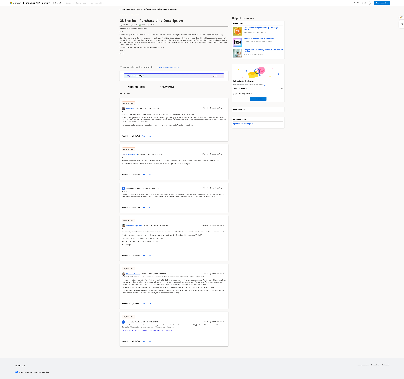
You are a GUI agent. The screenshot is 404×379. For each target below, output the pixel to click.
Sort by (122, 93)
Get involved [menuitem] (57, 3)
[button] (357, 3)
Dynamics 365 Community (38, 3)
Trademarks (385, 365)
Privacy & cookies (363, 365)
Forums (138, 9)
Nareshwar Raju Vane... (134, 226)
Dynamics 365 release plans (243, 124)
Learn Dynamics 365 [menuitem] (96, 3)
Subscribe (258, 99)
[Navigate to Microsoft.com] (15, 3)
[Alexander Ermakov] (123, 274)
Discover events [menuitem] (81, 3)
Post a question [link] (382, 3)
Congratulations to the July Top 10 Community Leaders (263, 50)
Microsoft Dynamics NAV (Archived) (151, 9)
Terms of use (375, 365)
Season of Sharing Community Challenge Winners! (261, 28)
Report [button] (151, 25)
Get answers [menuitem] (68, 3)
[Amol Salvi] (123, 108)
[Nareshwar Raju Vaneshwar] (123, 225)
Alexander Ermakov (133, 274)
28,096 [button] (144, 274)
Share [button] (143, 25)
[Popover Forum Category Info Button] (265, 84)
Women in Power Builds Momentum (259, 39)
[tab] (135, 87)
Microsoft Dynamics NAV (244, 93)
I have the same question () (167, 67)
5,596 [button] (146, 226)
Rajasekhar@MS (132, 154)
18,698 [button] (137, 108)
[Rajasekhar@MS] (123, 154)
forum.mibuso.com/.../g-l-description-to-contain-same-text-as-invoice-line (148, 330)
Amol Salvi (130, 108)
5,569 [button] (141, 154)
